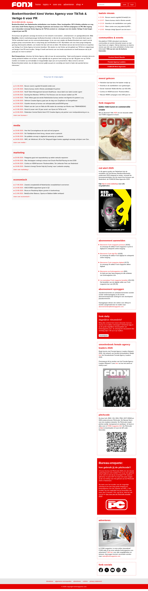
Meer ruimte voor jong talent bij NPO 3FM (119, 26)
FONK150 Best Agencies (117, 66)
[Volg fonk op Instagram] (118, 570)
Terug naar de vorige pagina (53, 77)
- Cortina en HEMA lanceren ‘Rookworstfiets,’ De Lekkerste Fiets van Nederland (46, 163)
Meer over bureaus (20, 115)
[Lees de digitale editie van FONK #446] (116, 139)
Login (132, 4)
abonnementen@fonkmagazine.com (111, 306)
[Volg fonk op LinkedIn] (124, 570)
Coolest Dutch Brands (116, 57)
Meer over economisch (21, 196)
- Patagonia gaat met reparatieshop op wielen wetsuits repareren (41, 157)
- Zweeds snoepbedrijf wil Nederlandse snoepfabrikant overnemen (42, 185)
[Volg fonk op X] (107, 570)
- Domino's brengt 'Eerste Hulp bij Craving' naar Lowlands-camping (42, 166)
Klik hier (110, 552)
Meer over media (19, 142)
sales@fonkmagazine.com (111, 556)
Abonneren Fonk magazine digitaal (112, 262)
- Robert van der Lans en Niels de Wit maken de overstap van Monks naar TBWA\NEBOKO (50, 106)
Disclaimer (49, 581)
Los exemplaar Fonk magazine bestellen (114, 280)
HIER (115, 113)
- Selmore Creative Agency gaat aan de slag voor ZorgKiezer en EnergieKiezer (46, 100)
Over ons (57, 4)
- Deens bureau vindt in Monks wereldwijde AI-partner (37, 89)
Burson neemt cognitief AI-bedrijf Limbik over (120, 17)
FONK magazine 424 (114, 426)
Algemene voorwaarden (63, 581)
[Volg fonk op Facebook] (101, 570)
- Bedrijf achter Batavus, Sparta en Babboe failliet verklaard (39, 193)
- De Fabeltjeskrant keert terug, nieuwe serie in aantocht (38, 133)
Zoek (124, 4)
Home (38, 4)
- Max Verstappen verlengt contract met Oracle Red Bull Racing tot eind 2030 (45, 160)
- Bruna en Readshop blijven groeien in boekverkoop (37, 190)
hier (130, 325)
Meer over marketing (20, 169)
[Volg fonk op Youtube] (112, 570)
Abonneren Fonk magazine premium (112, 245)
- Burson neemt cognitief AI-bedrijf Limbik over (35, 86)
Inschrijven (104, 335)
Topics (46, 4)
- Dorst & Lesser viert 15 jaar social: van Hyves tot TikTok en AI (40, 109)
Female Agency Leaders (116, 62)
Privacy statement (96, 581)
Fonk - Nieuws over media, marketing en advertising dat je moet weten (22, 4)
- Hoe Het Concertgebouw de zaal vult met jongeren (37, 130)
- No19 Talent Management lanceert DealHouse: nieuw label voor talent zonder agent (48, 92)
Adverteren (68, 4)
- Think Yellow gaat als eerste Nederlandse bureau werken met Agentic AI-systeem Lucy (49, 97)
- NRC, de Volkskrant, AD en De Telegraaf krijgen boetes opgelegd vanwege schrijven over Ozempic (53, 139)
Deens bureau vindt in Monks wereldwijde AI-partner (123, 20)
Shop (78, 4)
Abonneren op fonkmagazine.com (111, 271)
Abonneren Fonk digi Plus (109, 253)
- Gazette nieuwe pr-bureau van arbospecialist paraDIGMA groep (41, 103)
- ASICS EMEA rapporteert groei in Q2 (32, 188)
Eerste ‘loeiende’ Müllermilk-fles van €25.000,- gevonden (119, 88)
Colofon (85, 581)
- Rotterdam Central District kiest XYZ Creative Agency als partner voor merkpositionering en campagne (53, 112)
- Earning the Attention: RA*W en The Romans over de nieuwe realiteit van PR (46, 95)
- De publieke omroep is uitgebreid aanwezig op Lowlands (39, 136)
